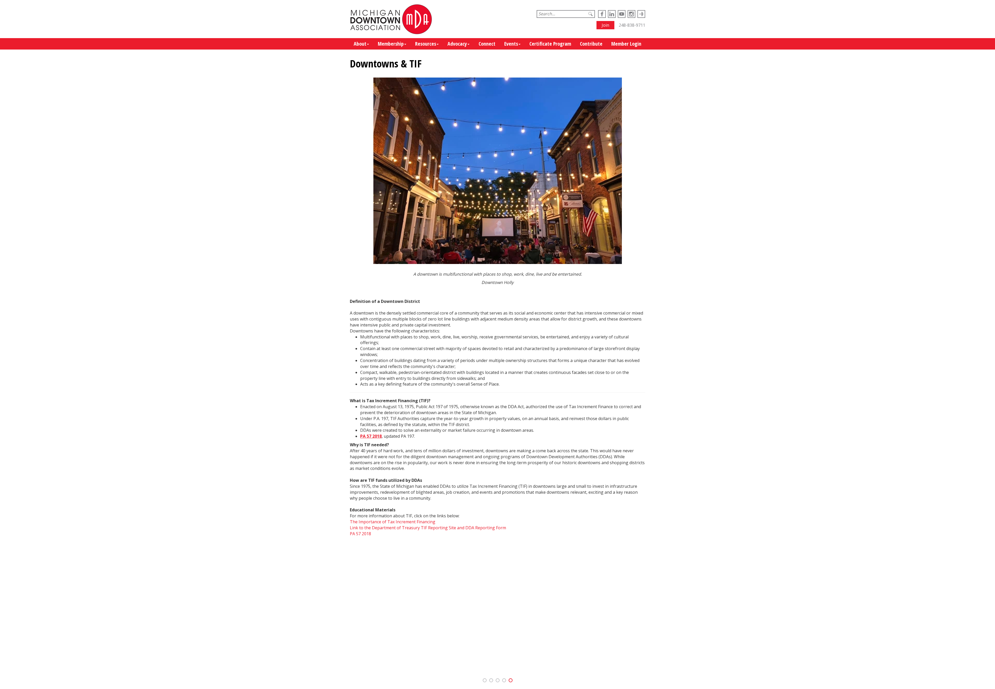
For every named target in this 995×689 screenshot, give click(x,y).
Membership (391, 43)
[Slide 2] (498, 680)
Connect (487, 43)
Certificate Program (550, 43)
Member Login (626, 43)
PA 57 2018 (360, 534)
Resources (425, 43)
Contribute (591, 43)
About (360, 43)
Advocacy (457, 43)
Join (605, 25)
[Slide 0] (485, 680)
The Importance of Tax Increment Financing (392, 522)
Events (511, 43)
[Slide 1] (491, 680)
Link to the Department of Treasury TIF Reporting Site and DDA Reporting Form (428, 528)
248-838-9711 (632, 25)
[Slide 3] (504, 680)
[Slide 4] (511, 680)
